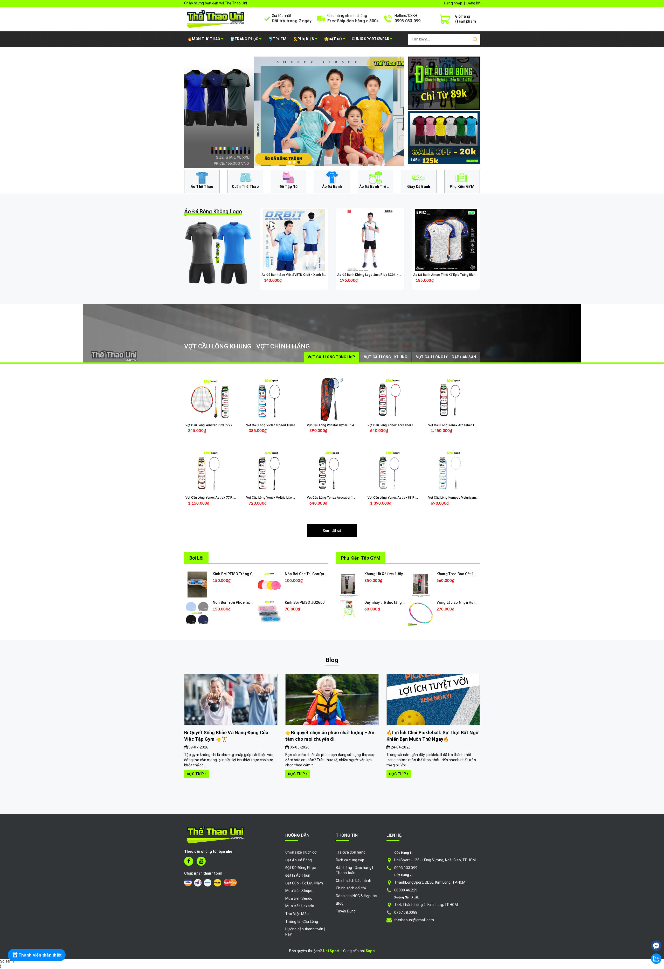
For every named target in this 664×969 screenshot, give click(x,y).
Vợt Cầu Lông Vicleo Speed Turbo (270, 425)
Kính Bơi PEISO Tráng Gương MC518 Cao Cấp (251, 574)
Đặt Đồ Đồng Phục (300, 867)
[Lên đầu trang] (656, 930)
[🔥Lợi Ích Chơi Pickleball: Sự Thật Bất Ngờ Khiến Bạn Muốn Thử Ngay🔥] (433, 699)
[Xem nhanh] (294, 240)
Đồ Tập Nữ (289, 186)
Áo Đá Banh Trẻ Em (376, 186)
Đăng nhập (453, 3)
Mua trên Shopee (300, 891)
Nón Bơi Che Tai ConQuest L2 (309, 574)
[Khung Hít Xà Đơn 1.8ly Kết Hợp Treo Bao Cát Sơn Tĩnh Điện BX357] (349, 584)
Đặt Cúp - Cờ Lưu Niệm (304, 883)
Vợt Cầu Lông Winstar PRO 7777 (208, 425)
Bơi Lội (196, 558)
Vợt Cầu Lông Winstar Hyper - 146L (332, 425)
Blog (332, 660)
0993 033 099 (408, 20)
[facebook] (188, 861)
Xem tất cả (332, 530)
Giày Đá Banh (418, 186)
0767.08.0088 (405, 912)
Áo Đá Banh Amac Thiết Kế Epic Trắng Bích (444, 275)
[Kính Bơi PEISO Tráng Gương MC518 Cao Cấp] (197, 584)
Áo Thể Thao (202, 186)
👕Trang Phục (244, 39)
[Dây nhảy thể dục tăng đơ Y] (349, 609)
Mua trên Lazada (299, 906)
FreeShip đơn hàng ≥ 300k (353, 20)
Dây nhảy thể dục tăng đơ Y (387, 602)
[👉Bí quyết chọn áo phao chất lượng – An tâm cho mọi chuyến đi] (332, 699)
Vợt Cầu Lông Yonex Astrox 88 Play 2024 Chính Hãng (406, 497)
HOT (213, 212)
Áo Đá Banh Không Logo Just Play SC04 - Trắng (372, 275)
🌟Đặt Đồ (333, 39)
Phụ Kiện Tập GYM (360, 558)
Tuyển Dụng (346, 911)
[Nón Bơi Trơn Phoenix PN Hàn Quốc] (197, 613)
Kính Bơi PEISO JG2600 (304, 602)
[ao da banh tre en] (294, 111)
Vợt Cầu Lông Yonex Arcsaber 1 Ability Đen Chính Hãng (347, 497)
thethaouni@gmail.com (414, 920)
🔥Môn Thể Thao (204, 39)
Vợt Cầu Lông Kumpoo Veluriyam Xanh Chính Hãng (465, 497)
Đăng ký (473, 3)
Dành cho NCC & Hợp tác (356, 896)
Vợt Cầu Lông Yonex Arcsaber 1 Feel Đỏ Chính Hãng (405, 425)
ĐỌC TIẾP (196, 774)
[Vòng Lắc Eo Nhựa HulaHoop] (421, 613)
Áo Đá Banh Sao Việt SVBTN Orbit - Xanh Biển (294, 275)
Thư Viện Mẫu (297, 914)
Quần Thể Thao (245, 186)
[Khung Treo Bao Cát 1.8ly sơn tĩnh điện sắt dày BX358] (421, 584)
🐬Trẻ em (277, 39)
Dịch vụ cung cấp (350, 860)
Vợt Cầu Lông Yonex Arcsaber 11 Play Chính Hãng (464, 425)
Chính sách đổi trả (351, 888)
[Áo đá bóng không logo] (218, 253)
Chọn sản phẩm (308, 284)
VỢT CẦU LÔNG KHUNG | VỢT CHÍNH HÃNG (247, 346)
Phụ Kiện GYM (462, 186)
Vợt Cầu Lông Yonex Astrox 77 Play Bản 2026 (218, 497)
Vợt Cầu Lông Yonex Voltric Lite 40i (271, 497)
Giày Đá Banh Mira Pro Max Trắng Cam (60, 947)
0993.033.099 (405, 868)
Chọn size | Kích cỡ (300, 852)
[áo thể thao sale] (444, 137)
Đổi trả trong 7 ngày (292, 20)
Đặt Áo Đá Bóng (298, 860)
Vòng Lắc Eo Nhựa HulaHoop (461, 602)
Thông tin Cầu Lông (301, 921)
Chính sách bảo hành (353, 880)
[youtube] (201, 861)
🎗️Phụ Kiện (304, 39)
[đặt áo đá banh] (444, 83)
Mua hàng (220, 507)
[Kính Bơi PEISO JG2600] (269, 613)
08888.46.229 (405, 890)
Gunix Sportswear (371, 39)
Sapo (370, 951)
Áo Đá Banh (332, 186)
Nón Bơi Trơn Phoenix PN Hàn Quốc (243, 602)
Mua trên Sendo (299, 898)
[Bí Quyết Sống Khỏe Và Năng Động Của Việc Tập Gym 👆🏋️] (230, 699)
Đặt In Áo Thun (297, 875)
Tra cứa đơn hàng (350, 852)
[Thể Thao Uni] (215, 18)
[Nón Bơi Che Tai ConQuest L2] (269, 584)
